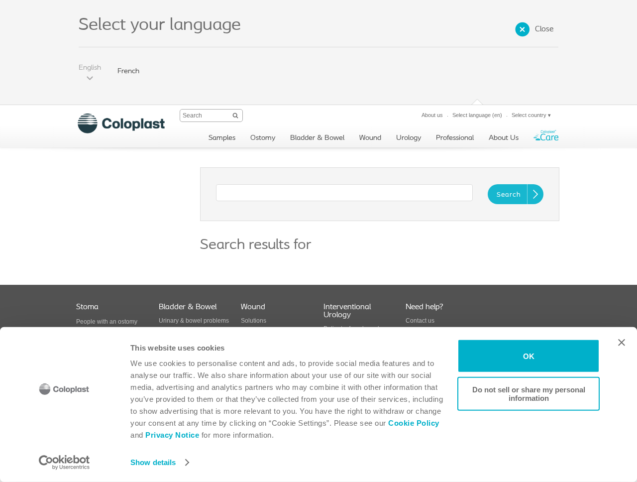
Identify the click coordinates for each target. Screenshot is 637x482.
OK (528, 356)
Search (509, 195)
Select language (477, 115)
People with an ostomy (106, 321)
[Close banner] (621, 342)
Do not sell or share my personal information (528, 393)
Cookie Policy (413, 423)
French (128, 71)
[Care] (545, 137)
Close (544, 29)
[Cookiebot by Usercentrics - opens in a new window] (64, 462)
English (90, 68)
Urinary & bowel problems (194, 320)
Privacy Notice (171, 435)
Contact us (420, 320)
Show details (153, 462)
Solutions (253, 320)
